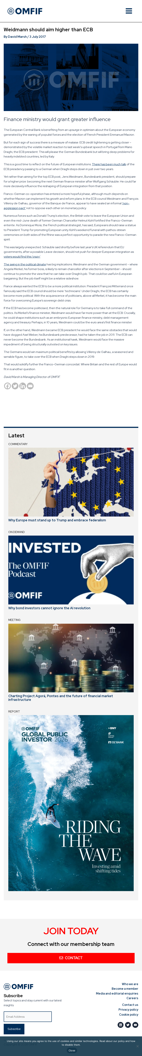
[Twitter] (15, 386)
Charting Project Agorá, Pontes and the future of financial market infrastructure (60, 698)
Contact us (130, 1005)
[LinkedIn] (121, 1025)
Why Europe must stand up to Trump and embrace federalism (57, 520)
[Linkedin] (22, 386)
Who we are (130, 984)
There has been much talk (109, 164)
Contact (74, 958)
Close (72, 1050)
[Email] (30, 386)
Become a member (125, 989)
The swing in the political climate (25, 264)
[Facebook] (7, 386)
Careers (132, 998)
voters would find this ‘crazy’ (22, 257)
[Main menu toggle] (129, 11)
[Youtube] (135, 1025)
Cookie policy (128, 1015)
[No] (137, 1046)
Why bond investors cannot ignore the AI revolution (49, 608)
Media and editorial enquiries (117, 993)
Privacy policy (128, 1010)
